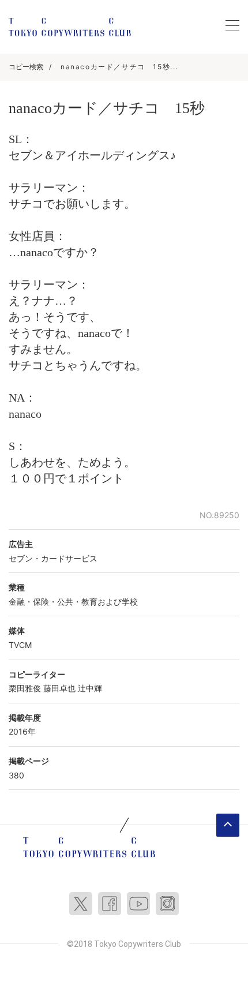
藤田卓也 (59, 688)
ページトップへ (227, 825)
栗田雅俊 (25, 688)
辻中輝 (90, 688)
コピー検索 (26, 66)
